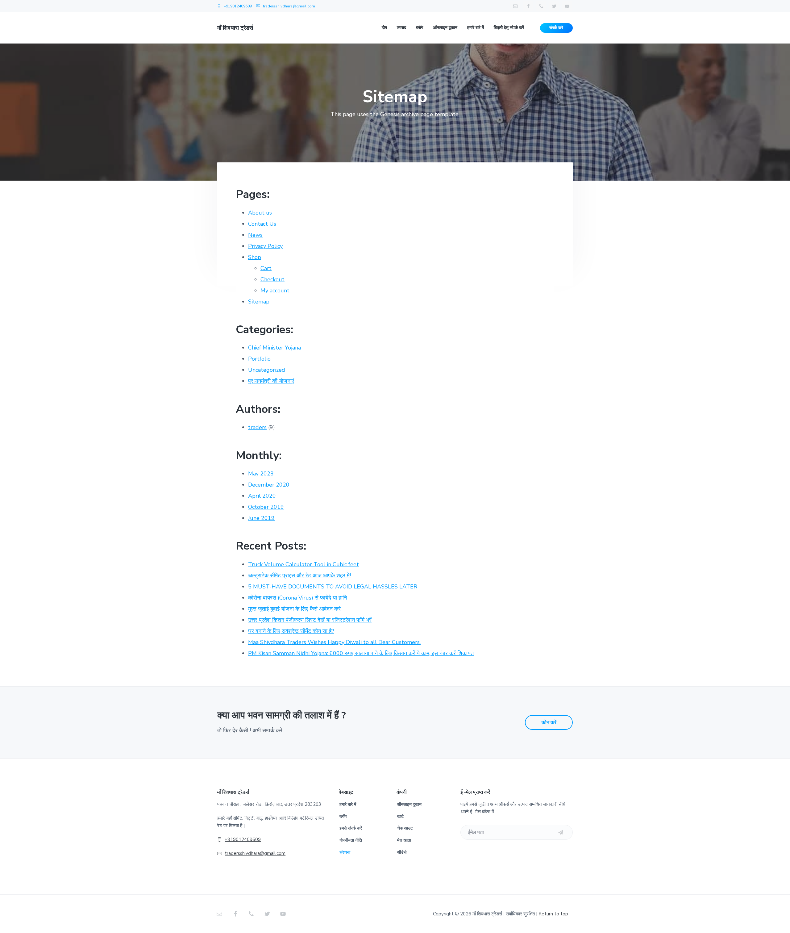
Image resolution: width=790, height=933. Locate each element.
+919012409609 (237, 6)
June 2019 (261, 518)
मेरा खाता (404, 840)
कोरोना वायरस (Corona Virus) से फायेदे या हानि (297, 597)
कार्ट (400, 816)
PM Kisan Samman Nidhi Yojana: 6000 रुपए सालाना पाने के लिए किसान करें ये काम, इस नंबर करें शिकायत (361, 653)
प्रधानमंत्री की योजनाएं (271, 381)
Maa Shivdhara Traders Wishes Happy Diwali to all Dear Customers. (334, 642)
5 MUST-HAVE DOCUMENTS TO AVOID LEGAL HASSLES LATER (332, 586)
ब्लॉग (343, 816)
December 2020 (268, 484)
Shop (254, 257)
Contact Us (262, 224)
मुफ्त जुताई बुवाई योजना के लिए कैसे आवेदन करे (294, 609)
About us (260, 212)
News (255, 235)
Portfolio (259, 358)
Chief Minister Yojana (274, 347)
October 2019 (266, 507)
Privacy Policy (265, 246)
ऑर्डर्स (401, 852)
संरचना (344, 852)
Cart (266, 268)
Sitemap (258, 301)
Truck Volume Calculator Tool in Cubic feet (303, 564)
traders (257, 427)
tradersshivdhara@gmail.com (289, 6)
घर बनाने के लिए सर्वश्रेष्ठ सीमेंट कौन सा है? (291, 631)
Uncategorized (266, 370)
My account (274, 290)
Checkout (272, 279)
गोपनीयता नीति (350, 840)
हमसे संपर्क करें (350, 828)
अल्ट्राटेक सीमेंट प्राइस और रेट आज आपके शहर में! (299, 575)
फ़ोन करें (549, 722)
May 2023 (261, 473)
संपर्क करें (556, 28)
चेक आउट (405, 828)
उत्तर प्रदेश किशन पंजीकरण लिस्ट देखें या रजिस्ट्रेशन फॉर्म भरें (310, 620)
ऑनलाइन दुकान (409, 804)
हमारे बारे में (347, 804)
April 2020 (262, 496)
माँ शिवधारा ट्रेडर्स (235, 27)
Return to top (553, 914)
